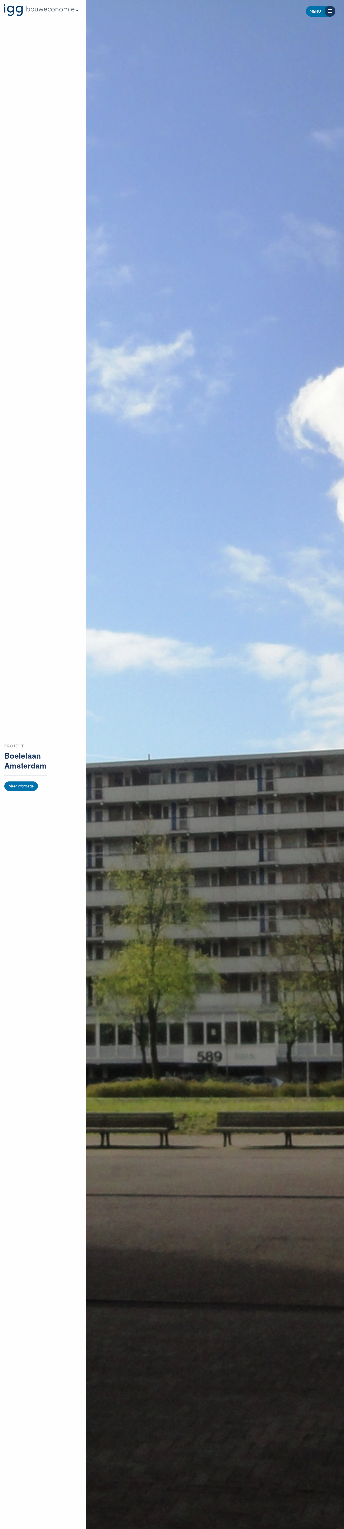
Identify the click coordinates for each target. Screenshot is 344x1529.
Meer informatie (21, 786)
